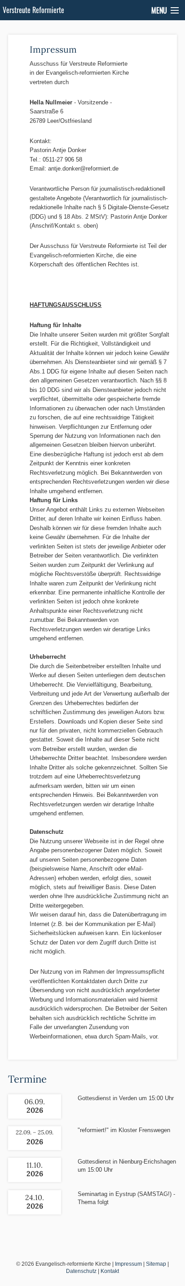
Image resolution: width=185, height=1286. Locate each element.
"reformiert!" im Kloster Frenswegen (124, 1130)
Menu (159, 10)
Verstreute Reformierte (33, 9)
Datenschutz (81, 1271)
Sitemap (156, 1264)
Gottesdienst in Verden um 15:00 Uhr (126, 1098)
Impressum (128, 1264)
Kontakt (110, 1271)
